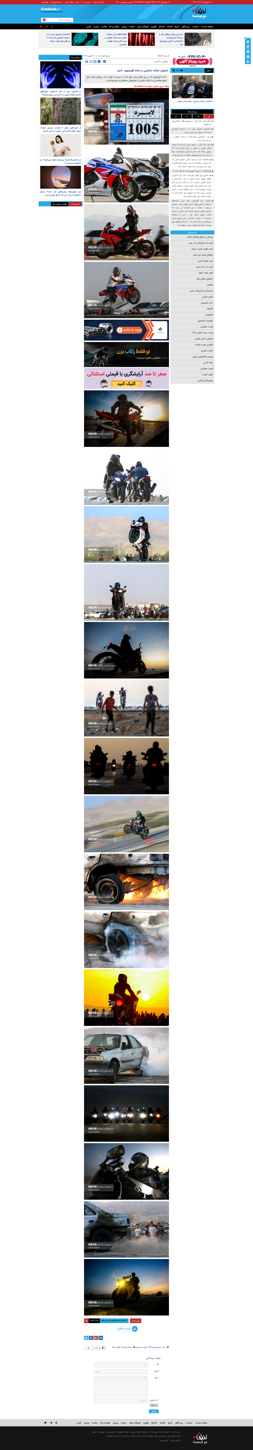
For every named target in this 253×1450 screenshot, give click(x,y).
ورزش (124, 26)
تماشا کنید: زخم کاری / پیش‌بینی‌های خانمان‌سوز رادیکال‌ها (191, 122)
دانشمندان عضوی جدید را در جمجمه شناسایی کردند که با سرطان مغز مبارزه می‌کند (58, 38)
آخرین (157, 61)
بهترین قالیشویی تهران (202, 356)
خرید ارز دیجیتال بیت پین (201, 243)
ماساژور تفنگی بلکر (204, 279)
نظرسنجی (44, 2)
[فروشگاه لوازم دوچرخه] (126, 354)
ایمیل (156, 1371)
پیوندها (87, 2)
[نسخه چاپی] (86, 61)
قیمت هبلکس (206, 326)
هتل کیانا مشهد (206, 273)
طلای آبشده (207, 374)
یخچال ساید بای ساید (203, 255)
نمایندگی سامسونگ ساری (201, 291)
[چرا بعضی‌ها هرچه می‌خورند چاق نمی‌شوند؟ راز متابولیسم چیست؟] (60, 145)
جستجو (101, 1432)
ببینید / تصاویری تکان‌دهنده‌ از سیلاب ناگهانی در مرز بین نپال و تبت (191, 138)
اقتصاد (169, 26)
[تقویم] (248, 56)
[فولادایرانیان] (126, 330)
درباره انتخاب (175, 1432)
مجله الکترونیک (56, 2)
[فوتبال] (248, 51)
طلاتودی (209, 314)
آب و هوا (79, 2)
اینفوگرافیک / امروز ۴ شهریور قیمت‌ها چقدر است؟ (192, 170)
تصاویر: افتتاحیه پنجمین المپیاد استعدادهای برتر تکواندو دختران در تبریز (193, 102)
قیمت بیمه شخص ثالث (202, 332)
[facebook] (91, 1338)
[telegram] (47, 26)
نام (158, 1364)
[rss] (52, 26)
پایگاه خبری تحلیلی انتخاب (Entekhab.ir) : (151, 86)
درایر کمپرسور (207, 302)
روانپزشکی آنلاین (205, 380)
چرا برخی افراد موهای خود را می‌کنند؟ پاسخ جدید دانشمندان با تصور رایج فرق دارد (171, 39)
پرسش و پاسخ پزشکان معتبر (200, 237)
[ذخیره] (95, 61)
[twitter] (41, 26)
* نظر (157, 1377)
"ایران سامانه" (164, 1440)
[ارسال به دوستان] (90, 61)
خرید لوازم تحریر (205, 261)
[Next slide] (174, 70)
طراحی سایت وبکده (204, 344)
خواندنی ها (114, 26)
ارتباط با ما (164, 1432)
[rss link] (56, 1422)
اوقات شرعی (68, 2)
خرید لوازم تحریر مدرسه (202, 249)
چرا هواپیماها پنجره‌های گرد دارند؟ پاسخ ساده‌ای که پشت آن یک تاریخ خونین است (60, 193)
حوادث (132, 26)
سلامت (104, 26)
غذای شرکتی (207, 296)
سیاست (195, 26)
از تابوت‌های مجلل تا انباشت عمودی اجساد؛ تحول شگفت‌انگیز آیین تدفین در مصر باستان (60, 129)
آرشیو (94, 1432)
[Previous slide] (182, 70)
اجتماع (161, 26)
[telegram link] (51, 1422)
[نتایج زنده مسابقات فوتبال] (248, 61)
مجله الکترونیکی (122, 1432)
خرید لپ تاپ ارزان (204, 267)
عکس (89, 26)
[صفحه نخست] (248, 41)
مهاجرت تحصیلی (205, 320)
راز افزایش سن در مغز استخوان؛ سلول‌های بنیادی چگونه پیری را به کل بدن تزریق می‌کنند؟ (60, 93)
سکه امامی (208, 362)
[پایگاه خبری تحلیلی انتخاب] (201, 13)
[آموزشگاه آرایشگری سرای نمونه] (126, 378)
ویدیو (96, 26)
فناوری (153, 26)
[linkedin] (101, 1338)
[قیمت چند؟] (248, 46)
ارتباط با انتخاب (98, 2)
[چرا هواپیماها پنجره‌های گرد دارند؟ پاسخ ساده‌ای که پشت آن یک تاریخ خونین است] (60, 177)
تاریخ (177, 26)
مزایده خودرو (207, 350)
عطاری (210, 285)
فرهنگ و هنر (142, 26)
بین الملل (185, 26)
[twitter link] (45, 1422)
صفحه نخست (207, 26)
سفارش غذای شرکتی (204, 338)
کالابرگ (209, 308)
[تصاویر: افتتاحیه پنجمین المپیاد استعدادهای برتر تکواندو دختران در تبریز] (192, 86)
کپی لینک (136, 1320)
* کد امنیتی (154, 1400)
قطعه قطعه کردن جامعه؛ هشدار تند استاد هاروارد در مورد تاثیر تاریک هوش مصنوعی (115, 39)
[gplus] (96, 1338)
